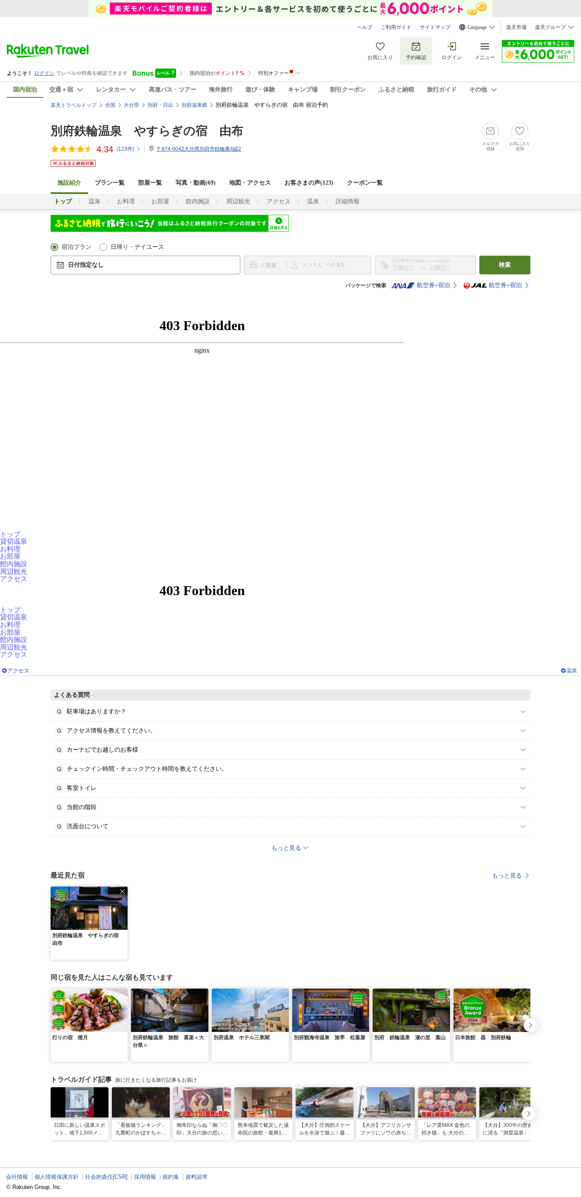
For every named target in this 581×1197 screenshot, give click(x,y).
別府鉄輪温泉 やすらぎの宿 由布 (147, 130)
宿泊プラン (76, 247)
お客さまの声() (309, 183)
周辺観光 (238, 201)
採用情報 (145, 1177)
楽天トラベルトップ (74, 105)
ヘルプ (364, 27)
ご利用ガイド (396, 27)
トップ (10, 534)
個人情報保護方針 (56, 1177)
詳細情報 (347, 201)
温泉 (94, 201)
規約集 (170, 1177)
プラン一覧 (110, 183)
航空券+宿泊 (433, 285)
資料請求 (196, 1177)
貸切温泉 (13, 541)
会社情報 (17, 1177)
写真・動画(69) (196, 183)
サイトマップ (435, 27)
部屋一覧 (150, 183)
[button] (122, 891)
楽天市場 (516, 27)
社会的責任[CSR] (106, 1177)
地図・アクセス (250, 183)
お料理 (126, 201)
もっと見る (507, 875)
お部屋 (160, 201)
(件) (125, 148)
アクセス (278, 201)
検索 (505, 265)
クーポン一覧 (365, 183)
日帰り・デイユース (137, 247)
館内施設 (198, 201)
